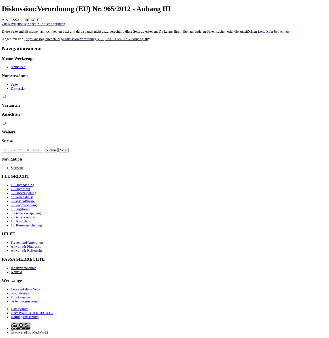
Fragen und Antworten (27, 242)
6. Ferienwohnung (24, 205)
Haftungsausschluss (24, 317)
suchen (221, 31)
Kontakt (16, 272)
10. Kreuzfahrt (21, 221)
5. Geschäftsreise (23, 201)
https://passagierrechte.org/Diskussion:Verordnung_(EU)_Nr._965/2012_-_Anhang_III (87, 39)
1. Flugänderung (22, 185)
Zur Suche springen (51, 24)
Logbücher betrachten (273, 31)
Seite (14, 84)
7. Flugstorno (20, 209)
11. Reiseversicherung (26, 225)
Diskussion (18, 88)
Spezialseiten (20, 293)
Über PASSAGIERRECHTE (32, 313)
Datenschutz (19, 309)
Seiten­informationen (25, 301)
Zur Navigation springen (19, 24)
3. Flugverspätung (23, 193)
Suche (7, 141)
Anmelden (18, 67)
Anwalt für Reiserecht (26, 250)
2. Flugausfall (20, 189)
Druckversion (20, 297)
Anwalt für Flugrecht (26, 246)
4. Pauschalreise (22, 197)
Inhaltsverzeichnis (23, 268)
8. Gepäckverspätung (26, 213)
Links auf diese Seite (25, 289)
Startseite (17, 168)
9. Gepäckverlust (23, 217)
